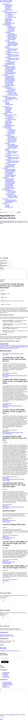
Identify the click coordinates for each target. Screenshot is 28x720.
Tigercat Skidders (11, 41)
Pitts (17, 348)
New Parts (5, 100)
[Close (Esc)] (4, 717)
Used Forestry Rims (9, 91)
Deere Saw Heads (11, 35)
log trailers (13, 346)
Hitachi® (7, 46)
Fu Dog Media (11, 714)
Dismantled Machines (7, 24)
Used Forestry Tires (9, 87)
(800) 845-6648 (3, 648)
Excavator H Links (9, 84)
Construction (7, 8)
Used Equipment (6, 4)
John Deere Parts (8, 15)
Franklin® (7, 60)
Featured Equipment (7, 563)
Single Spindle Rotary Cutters (11, 98)
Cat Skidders (10, 26)
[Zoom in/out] (0, 717)
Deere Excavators (11, 39)
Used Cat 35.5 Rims (12, 92)
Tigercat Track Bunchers (13, 44)
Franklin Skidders (11, 61)
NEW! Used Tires (6, 86)
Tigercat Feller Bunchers (13, 43)
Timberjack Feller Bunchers (13, 58)
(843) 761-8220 (3, 647)
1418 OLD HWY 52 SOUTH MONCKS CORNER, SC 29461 (7, 635)
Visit (4, 632)
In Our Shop (5, 354)
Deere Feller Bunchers (12, 34)
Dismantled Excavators (10, 22)
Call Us (1, 719)
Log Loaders (7, 7)
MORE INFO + (6, 374)
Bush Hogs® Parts (9, 104)
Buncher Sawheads (9, 77)
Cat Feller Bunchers (12, 27)
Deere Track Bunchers (12, 37)
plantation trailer (21, 346)
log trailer (9, 346)
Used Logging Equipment (8, 221)
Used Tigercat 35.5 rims (13, 94)
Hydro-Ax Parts (8, 20)
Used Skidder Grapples (10, 79)
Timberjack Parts (8, 19)
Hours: (5, 373)
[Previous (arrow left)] (0, 718)
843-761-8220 (3, 0)
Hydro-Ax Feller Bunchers (13, 52)
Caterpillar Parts (8, 13)
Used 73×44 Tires (11, 90)
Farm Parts (7, 103)
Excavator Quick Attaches (10, 72)
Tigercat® (7, 40)
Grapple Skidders (8, 5)
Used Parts (5, 11)
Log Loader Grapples (9, 76)
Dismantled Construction (10, 67)
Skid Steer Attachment (9, 73)
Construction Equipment (10, 66)
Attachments (5, 74)
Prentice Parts (8, 21)
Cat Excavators (11, 31)
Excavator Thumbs (9, 71)
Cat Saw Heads (11, 28)
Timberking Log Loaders (13, 56)
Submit (2, 281)
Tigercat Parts (8, 18)
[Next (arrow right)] (1, 718)
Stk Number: (12, 373)
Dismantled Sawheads (9, 63)
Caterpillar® (7, 25)
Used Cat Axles (11, 14)
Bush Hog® (5, 96)
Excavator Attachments (10, 68)
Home (1, 221)
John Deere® (8, 32)
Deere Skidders (11, 33)
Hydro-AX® (8, 51)
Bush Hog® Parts (9, 99)
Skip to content (9, 0)
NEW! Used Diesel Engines (11, 12)
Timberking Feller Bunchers (13, 54)
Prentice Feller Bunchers (13, 48)
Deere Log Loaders (12, 38)
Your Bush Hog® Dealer (10, 97)
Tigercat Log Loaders (12, 45)
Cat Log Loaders (11, 30)
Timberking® (8, 53)
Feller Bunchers (8, 6)
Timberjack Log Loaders (13, 59)
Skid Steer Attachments (10, 85)
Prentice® (7, 47)
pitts (17, 346)
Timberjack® (8, 57)
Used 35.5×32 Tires (12, 89)
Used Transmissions (12, 17)
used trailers (10, 348)
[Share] (3, 717)
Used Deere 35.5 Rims (12, 93)
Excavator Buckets (9, 70)
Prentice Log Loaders (12, 50)
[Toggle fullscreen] (1, 717)
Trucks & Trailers (8, 9)
